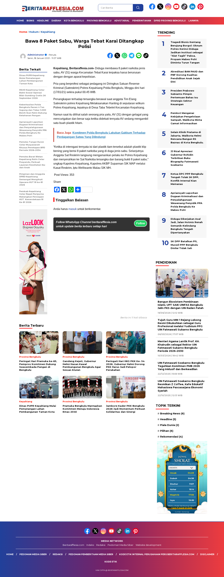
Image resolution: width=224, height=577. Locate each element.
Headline (43, 20)
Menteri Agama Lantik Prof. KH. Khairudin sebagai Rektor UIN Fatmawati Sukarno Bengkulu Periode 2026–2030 (179, 346)
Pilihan (166, 430)
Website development (148, 545)
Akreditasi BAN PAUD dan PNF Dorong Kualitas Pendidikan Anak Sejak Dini (187, 76)
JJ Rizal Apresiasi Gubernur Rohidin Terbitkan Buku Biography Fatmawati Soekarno (184, 158)
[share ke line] (139, 57)
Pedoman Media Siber (120, 545)
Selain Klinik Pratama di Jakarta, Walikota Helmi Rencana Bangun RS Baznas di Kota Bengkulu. (187, 137)
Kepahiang (48, 31)
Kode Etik (110, 561)
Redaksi (100, 545)
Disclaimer (207, 554)
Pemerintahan (141, 20)
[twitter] (160, 9)
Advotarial (122, 20)
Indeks (90, 545)
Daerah (56, 20)
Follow (140, 223)
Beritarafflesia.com (73, 545)
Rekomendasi (171, 436)
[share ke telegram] (132, 57)
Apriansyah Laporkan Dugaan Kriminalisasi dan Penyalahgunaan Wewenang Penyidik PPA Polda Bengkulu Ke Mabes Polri (187, 201)
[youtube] (177, 9)
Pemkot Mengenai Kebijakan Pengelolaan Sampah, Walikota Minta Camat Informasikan (186, 118)
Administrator (35, 54)
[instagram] (169, 9)
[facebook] (152, 9)
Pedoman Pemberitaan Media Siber (91, 554)
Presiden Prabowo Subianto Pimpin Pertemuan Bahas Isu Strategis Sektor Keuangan (184, 97)
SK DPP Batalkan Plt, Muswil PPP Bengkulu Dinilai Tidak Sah (184, 245)
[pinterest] (201, 9)
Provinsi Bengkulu (99, 20)
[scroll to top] (214, 571)
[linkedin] (193, 9)
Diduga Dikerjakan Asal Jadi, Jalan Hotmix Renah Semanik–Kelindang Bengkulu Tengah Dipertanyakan (187, 225)
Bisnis (30, 20)
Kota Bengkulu (74, 20)
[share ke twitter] (118, 57)
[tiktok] (185, 9)
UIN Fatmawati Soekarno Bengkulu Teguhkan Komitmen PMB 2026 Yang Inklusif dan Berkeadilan (181, 366)
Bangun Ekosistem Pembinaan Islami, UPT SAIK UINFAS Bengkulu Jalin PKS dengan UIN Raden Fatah (181, 305)
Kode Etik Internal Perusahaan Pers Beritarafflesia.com (156, 554)
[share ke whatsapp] (125, 57)
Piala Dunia (169, 425)
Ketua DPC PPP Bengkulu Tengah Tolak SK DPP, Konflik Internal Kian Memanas (187, 179)
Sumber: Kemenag (182, 512)
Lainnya (193, 20)
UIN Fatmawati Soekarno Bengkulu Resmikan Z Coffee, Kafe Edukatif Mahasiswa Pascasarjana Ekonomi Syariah (181, 386)
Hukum (34, 31)
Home (20, 20)
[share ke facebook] (110, 57)
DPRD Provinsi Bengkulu (170, 20)
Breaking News (172, 413)
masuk (72, 208)
